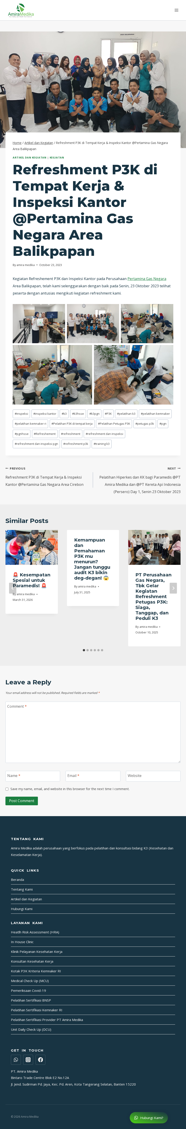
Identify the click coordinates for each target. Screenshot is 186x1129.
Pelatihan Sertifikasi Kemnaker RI (36, 1010)
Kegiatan (57, 157)
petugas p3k (144, 424)
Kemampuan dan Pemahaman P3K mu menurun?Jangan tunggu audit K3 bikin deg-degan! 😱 (92, 559)
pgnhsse (22, 434)
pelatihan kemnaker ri (30, 424)
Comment (17, 706)
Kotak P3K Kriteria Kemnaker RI (36, 971)
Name (13, 775)
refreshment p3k (75, 444)
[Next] (173, 588)
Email (73, 775)
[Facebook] (41, 1060)
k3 (64, 414)
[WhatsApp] (16, 1060)
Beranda (17, 879)
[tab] (84, 650)
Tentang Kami (22, 889)
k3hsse (78, 414)
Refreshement (45, 434)
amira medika (26, 265)
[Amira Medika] (20, 10)
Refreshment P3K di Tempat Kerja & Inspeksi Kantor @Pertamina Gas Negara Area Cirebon (44, 476)
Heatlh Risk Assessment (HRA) (35, 932)
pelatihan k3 (126, 414)
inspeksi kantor (44, 414)
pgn (162, 424)
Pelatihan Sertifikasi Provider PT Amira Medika (47, 1019)
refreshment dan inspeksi (104, 434)
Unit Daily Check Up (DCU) (31, 1029)
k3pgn (94, 414)
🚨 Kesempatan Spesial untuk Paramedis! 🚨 (31, 580)
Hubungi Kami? (151, 1117)
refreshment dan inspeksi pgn (36, 444)
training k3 (102, 444)
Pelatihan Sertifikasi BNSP (31, 1000)
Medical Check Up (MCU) (30, 980)
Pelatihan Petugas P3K (114, 424)
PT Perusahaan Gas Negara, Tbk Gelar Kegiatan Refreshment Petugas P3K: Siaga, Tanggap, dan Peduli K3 (153, 596)
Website (135, 775)
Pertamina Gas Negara (146, 278)
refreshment (70, 434)
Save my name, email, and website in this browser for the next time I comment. (70, 789)
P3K (108, 414)
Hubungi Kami (21, 908)
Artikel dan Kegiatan (29, 157)
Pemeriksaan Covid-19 (28, 990)
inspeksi (21, 414)
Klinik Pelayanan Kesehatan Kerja (36, 951)
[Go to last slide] (12, 588)
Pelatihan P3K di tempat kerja (72, 424)
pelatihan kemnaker (155, 414)
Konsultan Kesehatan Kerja (32, 961)
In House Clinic (22, 942)
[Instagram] (28, 1060)
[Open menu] (176, 10)
